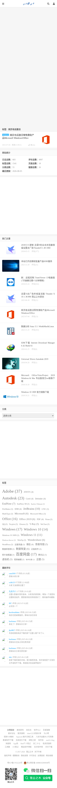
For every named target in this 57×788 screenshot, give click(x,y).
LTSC (45, 509)
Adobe (12, 491)
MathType (7, 514)
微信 (30, 544)
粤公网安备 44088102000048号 (38, 763)
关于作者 (38, 752)
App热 (15, 744)
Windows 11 (31, 535)
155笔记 (15, 747)
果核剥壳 (20, 730)
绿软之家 (32, 740)
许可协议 (32, 756)
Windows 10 (36, 529)
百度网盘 (26, 554)
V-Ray (34, 524)
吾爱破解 (46, 730)
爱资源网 (21, 733)
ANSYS (28, 492)
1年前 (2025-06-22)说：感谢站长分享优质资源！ (21, 649)
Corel (29, 498)
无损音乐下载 (21, 740)
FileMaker (7, 509)
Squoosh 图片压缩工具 (24, 737)
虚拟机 (7, 559)
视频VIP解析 (9, 737)
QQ (4, 524)
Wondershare (36, 540)
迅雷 (40, 559)
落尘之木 (28, 3)
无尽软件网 (38, 747)
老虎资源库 (47, 744)
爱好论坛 (11, 733)
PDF (40, 519)
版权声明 (7, 756)
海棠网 (8, 744)
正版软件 (36, 549)
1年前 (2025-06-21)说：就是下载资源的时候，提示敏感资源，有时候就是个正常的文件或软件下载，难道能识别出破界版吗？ (32, 660)
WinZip (21, 540)
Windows (5, 135)
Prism (48, 519)
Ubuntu (23, 524)
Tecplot (13, 524)
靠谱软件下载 (8, 740)
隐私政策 (24, 756)
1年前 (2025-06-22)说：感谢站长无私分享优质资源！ (21, 640)
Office (10, 519)
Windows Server (9, 540)
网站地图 (49, 756)
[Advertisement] (28, 35)
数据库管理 (8, 549)
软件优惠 (30, 559)
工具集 (7, 747)
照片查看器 (8, 555)
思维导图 (41, 544)
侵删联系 (16, 756)
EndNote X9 (23, 504)
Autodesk (13, 498)
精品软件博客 (26, 747)
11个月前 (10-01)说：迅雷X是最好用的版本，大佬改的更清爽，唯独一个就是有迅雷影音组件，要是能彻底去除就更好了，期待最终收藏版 (32, 594)
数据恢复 (23, 548)
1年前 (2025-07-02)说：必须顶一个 (19, 604)
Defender (40, 498)
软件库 (41, 740)
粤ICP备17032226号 (14, 763)
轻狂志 (28, 730)
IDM (18, 509)
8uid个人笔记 (26, 744)
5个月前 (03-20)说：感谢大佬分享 (20, 575)
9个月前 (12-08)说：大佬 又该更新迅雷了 (20, 583)
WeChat (44, 524)
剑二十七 (36, 744)
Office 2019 (27, 519)
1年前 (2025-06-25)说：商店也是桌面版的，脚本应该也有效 (23, 613)
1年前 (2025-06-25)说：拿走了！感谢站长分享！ (21, 622)
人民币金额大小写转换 (44, 737)
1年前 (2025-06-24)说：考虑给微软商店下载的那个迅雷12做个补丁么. (26, 631)
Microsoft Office (38, 514)
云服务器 (20, 545)
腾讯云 (42, 555)
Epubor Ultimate (38, 504)
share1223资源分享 (34, 733)
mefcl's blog (50, 740)
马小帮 (46, 733)
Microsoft (21, 513)
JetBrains (31, 508)
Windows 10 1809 (10, 535)
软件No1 (37, 730)
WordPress (7, 545)
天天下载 (48, 747)
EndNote (8, 503)
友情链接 (41, 756)
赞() (33, 145)
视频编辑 (19, 560)
